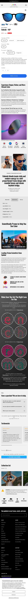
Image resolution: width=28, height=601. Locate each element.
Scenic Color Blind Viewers (20, 531)
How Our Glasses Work (20, 522)
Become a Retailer (5, 566)
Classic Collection (4, 539)
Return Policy (18, 554)
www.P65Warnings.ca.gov (12, 493)
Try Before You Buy (19, 533)
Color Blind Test (18, 535)
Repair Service (18, 565)
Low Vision (3, 537)
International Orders (19, 561)
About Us (3, 550)
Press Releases (4, 562)
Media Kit (3, 560)
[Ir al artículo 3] (11, 24)
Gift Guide (3, 522)
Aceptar (13, 591)
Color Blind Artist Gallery (20, 539)
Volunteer (17, 537)
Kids (2, 529)
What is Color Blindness (20, 524)
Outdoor (3, 524)
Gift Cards (3, 535)
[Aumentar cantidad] (8, 70)
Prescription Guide (19, 552)
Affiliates (3, 564)
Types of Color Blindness (20, 529)
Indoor (2, 526)
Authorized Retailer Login (6, 568)
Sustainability (18, 541)
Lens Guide (17, 550)
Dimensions (14, 199)
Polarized (3, 533)
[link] (20, 40)
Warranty (17, 563)
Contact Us (17, 569)
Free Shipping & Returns (14, 1)
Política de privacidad (21, 588)
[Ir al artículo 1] (3, 24)
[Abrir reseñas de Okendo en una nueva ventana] (6, 450)
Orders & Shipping (19, 558)
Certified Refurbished (5, 541)
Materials (7, 199)
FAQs (16, 567)
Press (2, 552)
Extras (21, 199)
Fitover (2, 531)
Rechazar (14, 594)
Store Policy (17, 556)
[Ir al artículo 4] (15, 24)
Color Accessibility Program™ (5, 555)
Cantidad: (3, 67)
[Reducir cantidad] (3, 70)
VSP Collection (4, 27)
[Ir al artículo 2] (7, 24)
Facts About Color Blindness (21, 526)
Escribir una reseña (17, 457)
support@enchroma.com (6, 576)
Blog (2, 558)
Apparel (2, 544)
